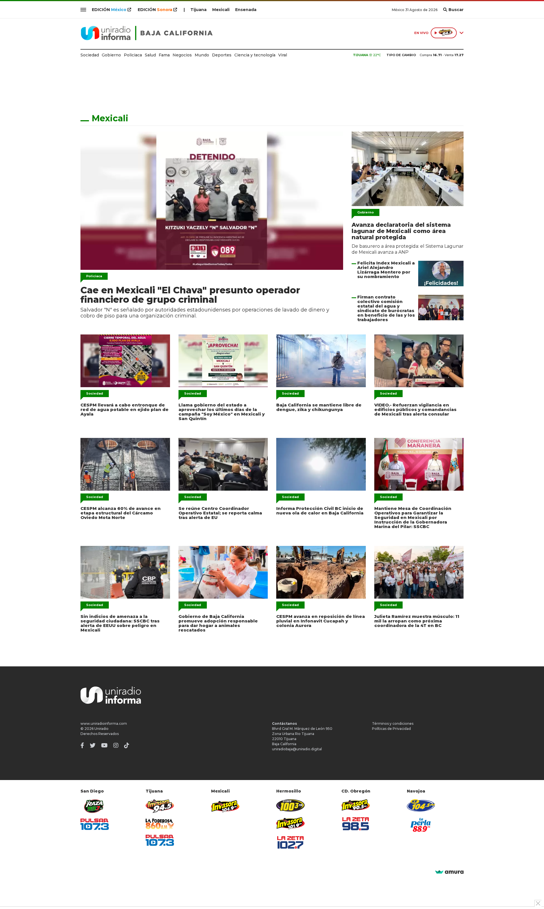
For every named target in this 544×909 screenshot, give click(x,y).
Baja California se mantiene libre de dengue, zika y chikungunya (319, 407)
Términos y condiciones (392, 723)
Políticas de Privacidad (391, 728)
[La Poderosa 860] (160, 824)
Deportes (221, 55)
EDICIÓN (109, 9)
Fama (164, 55)
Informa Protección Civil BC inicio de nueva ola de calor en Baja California (320, 511)
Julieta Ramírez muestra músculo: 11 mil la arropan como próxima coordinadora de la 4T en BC (416, 621)
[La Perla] (421, 824)
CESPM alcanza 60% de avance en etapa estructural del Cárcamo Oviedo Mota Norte (120, 513)
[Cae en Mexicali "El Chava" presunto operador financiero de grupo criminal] (211, 201)
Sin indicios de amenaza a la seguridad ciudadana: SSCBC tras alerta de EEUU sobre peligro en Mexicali (120, 623)
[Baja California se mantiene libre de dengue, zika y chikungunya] (321, 360)
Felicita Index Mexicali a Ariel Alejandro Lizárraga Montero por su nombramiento (386, 269)
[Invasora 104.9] (225, 805)
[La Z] (290, 842)
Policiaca (133, 55)
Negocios (182, 55)
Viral (282, 55)
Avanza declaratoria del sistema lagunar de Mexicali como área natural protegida (401, 231)
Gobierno (111, 55)
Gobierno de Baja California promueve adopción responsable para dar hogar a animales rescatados (218, 623)
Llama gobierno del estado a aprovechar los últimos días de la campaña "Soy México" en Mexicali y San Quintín (221, 411)
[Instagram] (115, 745)
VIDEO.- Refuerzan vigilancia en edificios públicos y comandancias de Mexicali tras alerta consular (415, 409)
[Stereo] (290, 805)
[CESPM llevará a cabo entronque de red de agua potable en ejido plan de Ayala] (125, 360)
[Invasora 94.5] (160, 806)
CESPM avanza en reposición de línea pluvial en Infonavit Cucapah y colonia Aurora (320, 621)
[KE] (421, 805)
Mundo (202, 55)
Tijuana (198, 9)
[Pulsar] (94, 824)
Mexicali (221, 9)
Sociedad (89, 55)
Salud (150, 55)
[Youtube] (104, 745)
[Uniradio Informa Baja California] (146, 33)
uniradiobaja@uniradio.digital (297, 749)
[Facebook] (82, 745)
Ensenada (245, 9)
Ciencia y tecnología (254, 55)
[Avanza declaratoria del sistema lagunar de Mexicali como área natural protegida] (408, 169)
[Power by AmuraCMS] (449, 872)
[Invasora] (94, 806)
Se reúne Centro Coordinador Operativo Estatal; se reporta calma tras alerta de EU (220, 513)
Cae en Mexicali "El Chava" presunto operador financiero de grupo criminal (190, 295)
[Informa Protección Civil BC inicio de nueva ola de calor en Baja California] (321, 464)
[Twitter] (92, 745)
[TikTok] (126, 745)
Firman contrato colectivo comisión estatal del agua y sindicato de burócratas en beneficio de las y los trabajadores (386, 308)
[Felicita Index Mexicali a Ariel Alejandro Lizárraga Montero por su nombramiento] (441, 273)
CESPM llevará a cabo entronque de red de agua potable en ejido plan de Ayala (124, 409)
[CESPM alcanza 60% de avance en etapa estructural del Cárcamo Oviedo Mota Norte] (125, 464)
